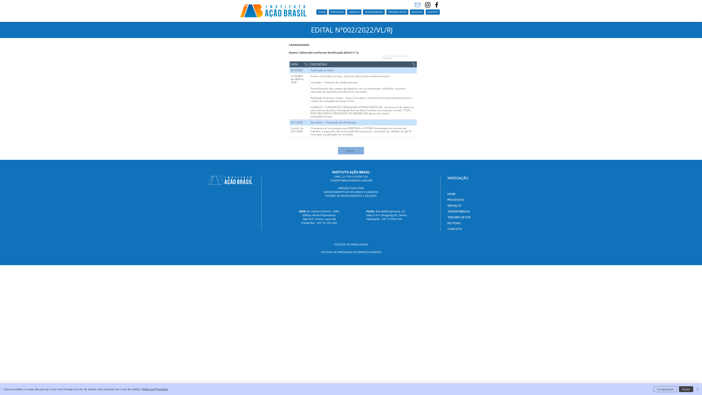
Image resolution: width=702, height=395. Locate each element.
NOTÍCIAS (454, 223)
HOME (452, 194)
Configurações (665, 389)
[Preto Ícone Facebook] (436, 4)
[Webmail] (417, 5)
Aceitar (686, 389)
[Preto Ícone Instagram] (427, 4)
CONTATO (455, 229)
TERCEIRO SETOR (459, 217)
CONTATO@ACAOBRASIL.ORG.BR (351, 180)
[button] (337, 12)
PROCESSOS (456, 200)
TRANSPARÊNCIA (459, 211)
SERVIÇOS (454, 206)
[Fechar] (697, 389)
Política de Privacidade (154, 389)
